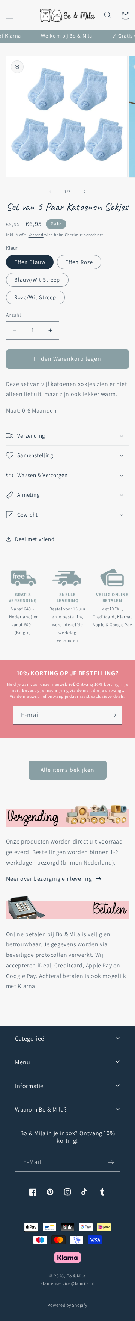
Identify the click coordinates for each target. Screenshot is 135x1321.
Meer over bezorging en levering (49, 879)
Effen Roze (79, 261)
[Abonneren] (113, 715)
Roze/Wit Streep (35, 297)
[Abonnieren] (111, 1162)
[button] (9, 15)
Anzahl (13, 315)
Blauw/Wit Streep (37, 279)
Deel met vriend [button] (34, 538)
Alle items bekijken (67, 770)
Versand (36, 234)
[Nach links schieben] (50, 191)
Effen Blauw (30, 261)
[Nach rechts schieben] (84, 191)
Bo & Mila (76, 1276)
